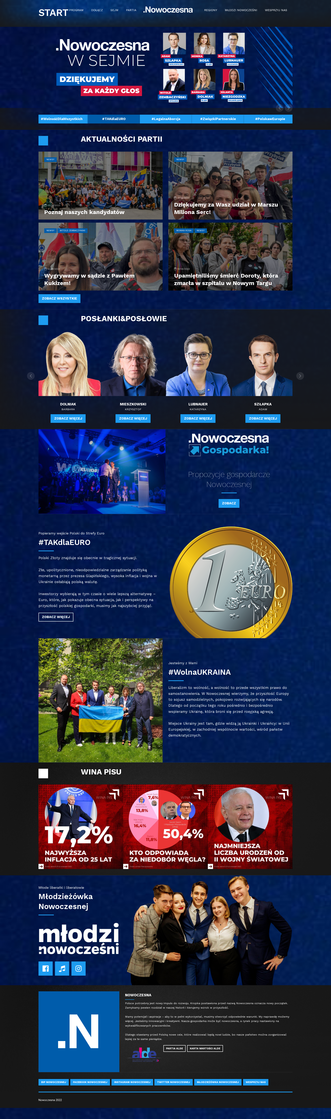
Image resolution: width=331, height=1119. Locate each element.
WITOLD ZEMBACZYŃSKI (72, 230)
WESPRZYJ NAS (276, 10)
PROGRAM (76, 10)
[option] (62, 118)
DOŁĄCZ (97, 10)
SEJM (114, 10)
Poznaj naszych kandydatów (84, 212)
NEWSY (50, 159)
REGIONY (210, 10)
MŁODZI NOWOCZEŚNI (241, 10)
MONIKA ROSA (183, 230)
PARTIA (131, 10)
